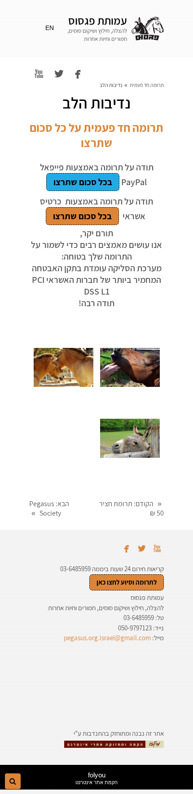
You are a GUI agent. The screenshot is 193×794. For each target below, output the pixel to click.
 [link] (39, 73)
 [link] (59, 73)
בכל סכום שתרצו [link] (82, 182)
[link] (148, 29)
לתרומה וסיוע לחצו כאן (126, 582)
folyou (96, 778)
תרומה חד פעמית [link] (147, 85)
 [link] (78, 73)
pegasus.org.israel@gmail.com (107, 637)
